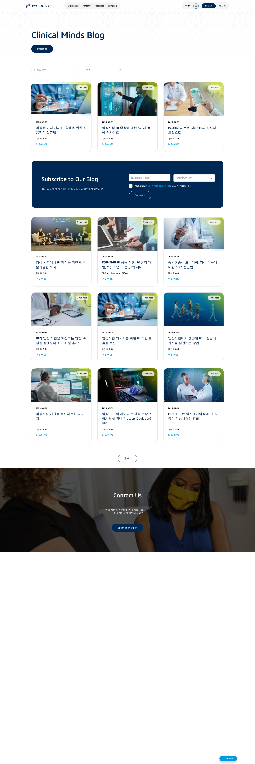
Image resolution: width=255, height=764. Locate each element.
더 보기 (127, 458)
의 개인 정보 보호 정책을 (158, 185)
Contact (208, 6)
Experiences (73, 6)
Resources (99, 6)
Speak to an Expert (127, 527)
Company (112, 6)
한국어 (222, 6)
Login (187, 6)
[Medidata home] (40, 5)
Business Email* (137, 171)
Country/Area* (180, 171)
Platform (87, 6)
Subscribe (42, 48)
